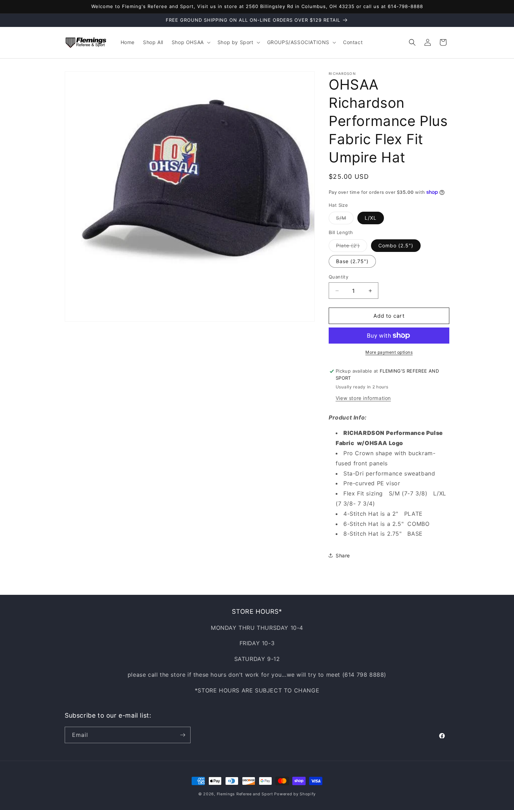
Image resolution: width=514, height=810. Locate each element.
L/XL (371, 218)
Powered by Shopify (295, 793)
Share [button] (343, 555)
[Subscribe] (182, 735)
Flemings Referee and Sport (245, 793)
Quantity (338, 277)
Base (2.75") (352, 261)
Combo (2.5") (395, 245)
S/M (345, 219)
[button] (190, 42)
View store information (363, 398)
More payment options (389, 352)
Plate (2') (351, 247)
